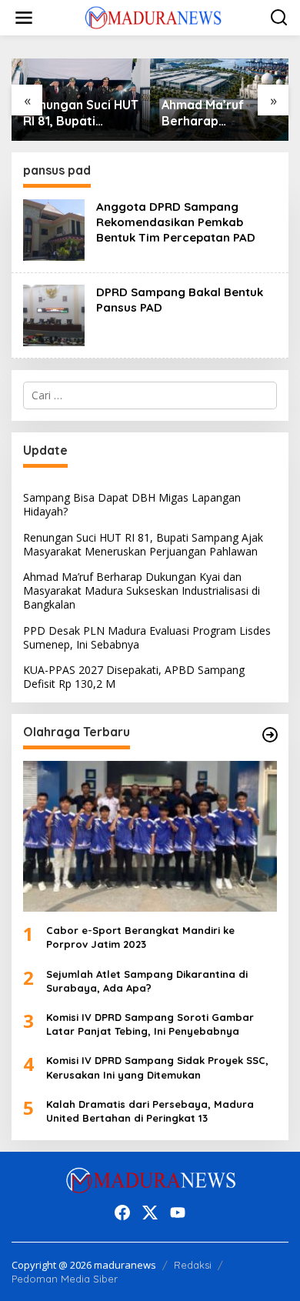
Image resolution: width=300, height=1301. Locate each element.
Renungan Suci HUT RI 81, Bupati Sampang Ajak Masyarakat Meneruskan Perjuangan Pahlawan (80, 113)
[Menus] (24, 17)
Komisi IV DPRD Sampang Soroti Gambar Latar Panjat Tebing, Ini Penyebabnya (150, 1024)
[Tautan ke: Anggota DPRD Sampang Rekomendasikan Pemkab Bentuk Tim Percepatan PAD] (54, 229)
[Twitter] (150, 1213)
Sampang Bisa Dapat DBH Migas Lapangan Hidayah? (132, 504)
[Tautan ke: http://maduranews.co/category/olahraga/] (270, 735)
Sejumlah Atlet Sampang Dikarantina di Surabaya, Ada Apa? (147, 981)
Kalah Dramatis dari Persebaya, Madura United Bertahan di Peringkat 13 (150, 1111)
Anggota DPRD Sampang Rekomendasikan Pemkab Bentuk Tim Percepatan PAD (175, 222)
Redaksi (193, 1265)
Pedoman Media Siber (65, 1279)
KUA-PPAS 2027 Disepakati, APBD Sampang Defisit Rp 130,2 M (134, 676)
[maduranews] (153, 16)
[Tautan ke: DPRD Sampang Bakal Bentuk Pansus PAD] (54, 314)
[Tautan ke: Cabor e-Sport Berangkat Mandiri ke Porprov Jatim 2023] (150, 836)
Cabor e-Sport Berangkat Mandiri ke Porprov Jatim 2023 (140, 937)
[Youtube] (178, 1213)
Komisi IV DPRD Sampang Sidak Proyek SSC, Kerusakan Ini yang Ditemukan (157, 1067)
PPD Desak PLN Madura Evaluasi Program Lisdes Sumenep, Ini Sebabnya (147, 637)
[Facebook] (122, 1213)
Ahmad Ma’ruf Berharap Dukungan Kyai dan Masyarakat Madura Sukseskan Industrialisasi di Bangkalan (218, 113)
